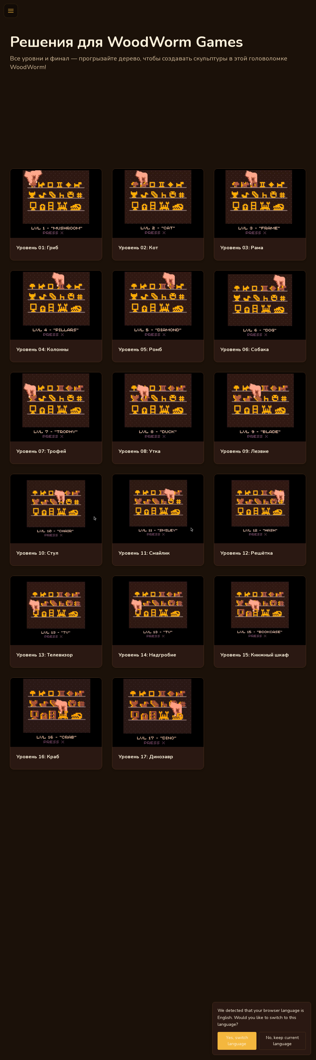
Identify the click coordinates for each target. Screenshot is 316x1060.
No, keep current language (282, 1041)
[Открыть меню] (11, 11)
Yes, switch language (237, 1041)
